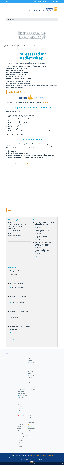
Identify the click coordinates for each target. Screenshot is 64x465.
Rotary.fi (47, 1)
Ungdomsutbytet (22, 387)
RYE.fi (56, 1)
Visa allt (37, 256)
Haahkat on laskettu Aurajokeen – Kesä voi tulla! (44, 251)
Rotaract (45, 103)
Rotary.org (34, 1)
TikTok (19, 444)
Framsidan (21, 354)
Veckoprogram (21, 420)
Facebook (20, 440)
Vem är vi (31, 354)
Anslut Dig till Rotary (16, 92)
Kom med (12, 210)
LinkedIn (20, 446)
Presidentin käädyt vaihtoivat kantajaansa (43, 237)
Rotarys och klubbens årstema (31, 378)
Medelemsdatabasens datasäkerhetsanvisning (42, 455)
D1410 (52, 1)
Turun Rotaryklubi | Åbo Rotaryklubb (17, 46)
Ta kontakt (32, 389)
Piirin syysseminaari (16, 283)
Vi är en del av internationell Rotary (32, 371)
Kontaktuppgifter (23, 436)
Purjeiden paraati (23, 395)
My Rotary (41, 1)
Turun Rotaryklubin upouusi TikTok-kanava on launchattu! (44, 224)
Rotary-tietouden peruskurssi (19, 271)
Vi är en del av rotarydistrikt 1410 (32, 365)
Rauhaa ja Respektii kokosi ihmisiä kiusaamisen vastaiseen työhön (44, 244)
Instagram (20, 442)
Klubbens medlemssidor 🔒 (31, 422)
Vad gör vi (21, 382)
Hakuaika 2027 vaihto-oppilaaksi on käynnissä (43, 231)
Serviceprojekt (21, 393)
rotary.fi (4, 46)
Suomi (7, 1)
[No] (62, 460)
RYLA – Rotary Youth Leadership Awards (21, 411)
